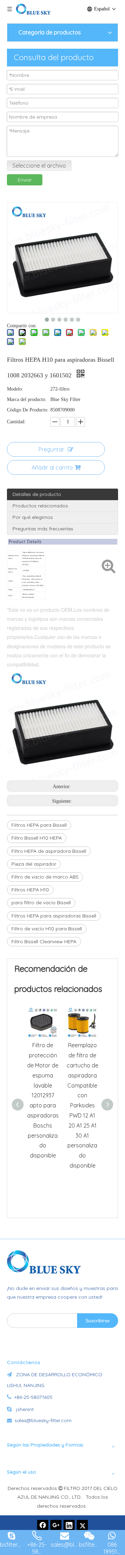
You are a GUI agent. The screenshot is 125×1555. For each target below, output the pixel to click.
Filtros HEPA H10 (30, 890)
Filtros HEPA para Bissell (39, 825)
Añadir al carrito (52, 467)
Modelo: (15, 389)
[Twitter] (82, 1525)
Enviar (25, 180)
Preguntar (51, 449)
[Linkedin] (69, 1525)
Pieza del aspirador (33, 864)
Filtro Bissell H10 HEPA (36, 838)
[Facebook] (42, 1525)
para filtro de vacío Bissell (41, 902)
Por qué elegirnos (32, 517)
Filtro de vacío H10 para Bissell (46, 928)
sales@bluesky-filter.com (43, 1420)
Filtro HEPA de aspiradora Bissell (48, 851)
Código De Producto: (28, 409)
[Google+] (55, 1525)
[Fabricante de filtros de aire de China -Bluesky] (47, 1262)
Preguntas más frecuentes (42, 529)
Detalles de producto (36, 494)
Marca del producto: (27, 399)
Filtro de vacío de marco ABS (44, 877)
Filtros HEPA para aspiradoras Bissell (53, 916)
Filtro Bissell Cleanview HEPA (43, 941)
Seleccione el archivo (39, 165)
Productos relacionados (40, 506)
